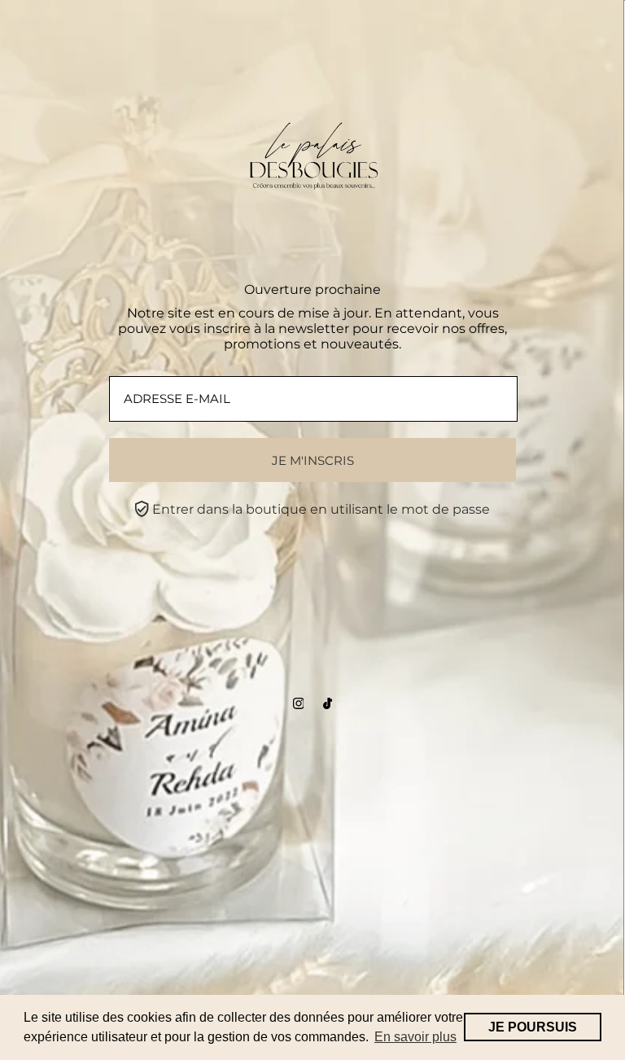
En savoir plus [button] (415, 1037)
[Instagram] (298, 704)
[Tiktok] (327, 704)
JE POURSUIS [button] (532, 1027)
